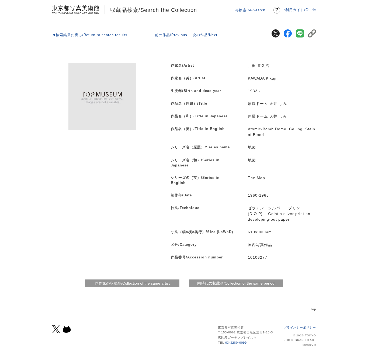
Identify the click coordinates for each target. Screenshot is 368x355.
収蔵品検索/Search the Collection (153, 10)
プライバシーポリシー (300, 327)
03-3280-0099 (236, 342)
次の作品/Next (205, 35)
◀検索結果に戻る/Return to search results (89, 35)
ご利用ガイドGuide (299, 10)
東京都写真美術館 (75, 9)
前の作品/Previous (171, 35)
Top (313, 309)
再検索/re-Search (250, 10)
